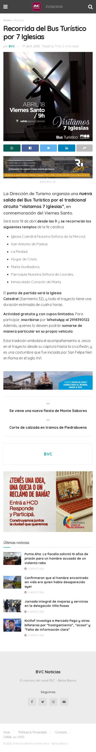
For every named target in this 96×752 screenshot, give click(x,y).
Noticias (19, 20)
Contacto (61, 732)
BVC (12, 46)
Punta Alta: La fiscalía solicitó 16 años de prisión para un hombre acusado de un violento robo (56, 558)
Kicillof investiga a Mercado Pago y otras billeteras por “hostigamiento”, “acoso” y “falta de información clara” (57, 625)
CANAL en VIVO (13, 737)
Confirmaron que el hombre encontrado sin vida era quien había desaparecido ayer (56, 582)
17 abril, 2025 (31, 46)
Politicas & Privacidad (33, 732)
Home (6, 20)
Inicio (6, 732)
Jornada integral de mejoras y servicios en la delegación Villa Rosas (56, 604)
